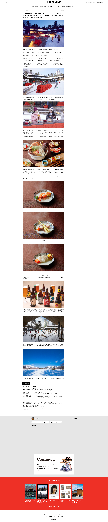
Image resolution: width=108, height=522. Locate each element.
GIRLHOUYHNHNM (54, 506)
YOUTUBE (63, 6)
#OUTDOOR (40, 422)
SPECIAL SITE (68, 6)
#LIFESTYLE (34, 422)
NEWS (33, 6)
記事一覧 (73, 418)
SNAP (54, 6)
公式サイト (25, 409)
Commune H (74, 6)
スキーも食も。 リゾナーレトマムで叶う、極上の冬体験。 (35, 55)
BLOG (45, 6)
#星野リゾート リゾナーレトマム (56, 422)
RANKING (58, 6)
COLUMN (41, 6)
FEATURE (36, 6)
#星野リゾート (46, 422)
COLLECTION (50, 6)
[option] (30, 493)
